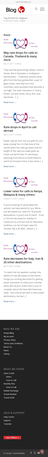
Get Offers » (12, 437)
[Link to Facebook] (31, 453)
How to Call (11, 380)
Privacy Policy (10, 340)
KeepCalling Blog (18, 453)
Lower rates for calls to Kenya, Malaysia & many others (23, 192)
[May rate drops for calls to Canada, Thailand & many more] (21, 43)
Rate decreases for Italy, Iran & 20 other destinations (23, 260)
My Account (9, 336)
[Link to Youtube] (39, 453)
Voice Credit (9, 373)
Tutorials (7, 424)
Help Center (9, 417)
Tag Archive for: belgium (15, 18)
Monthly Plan (9, 383)
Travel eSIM (9, 397)
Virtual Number (10, 394)
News (19, 64)
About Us (8, 347)
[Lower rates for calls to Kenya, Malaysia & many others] (21, 182)
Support (7, 420)
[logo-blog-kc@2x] (20, 9)
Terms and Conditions (13, 343)
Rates (8, 376)
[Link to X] (35, 453)
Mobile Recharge (11, 390)
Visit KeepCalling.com (23, 2)
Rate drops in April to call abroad (20, 128)
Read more (10, 102)
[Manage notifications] (42, 451)
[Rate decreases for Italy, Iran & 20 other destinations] (21, 249)
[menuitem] (23, 2)
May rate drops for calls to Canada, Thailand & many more (21, 56)
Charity (7, 354)
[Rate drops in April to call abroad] (21, 118)
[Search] (34, 9)
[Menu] (40, 9)
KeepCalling (9, 333)
